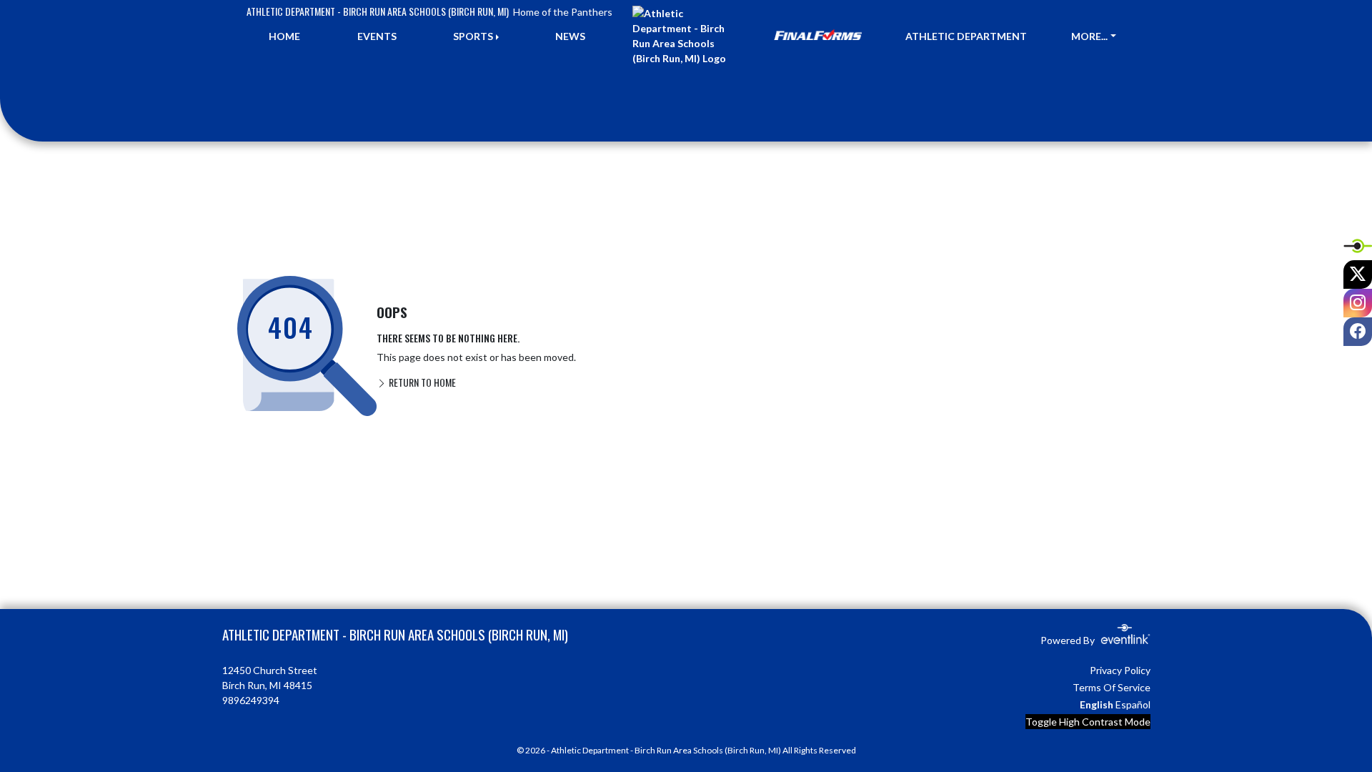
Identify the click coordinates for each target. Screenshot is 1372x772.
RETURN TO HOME (421, 382)
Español (1132, 704)
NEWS (570, 36)
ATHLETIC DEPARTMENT (966, 36)
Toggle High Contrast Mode (1087, 722)
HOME (284, 36)
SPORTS (473, 36)
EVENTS (377, 36)
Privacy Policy (1120, 670)
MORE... (1089, 36)
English (1096, 704)
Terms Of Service (1111, 687)
